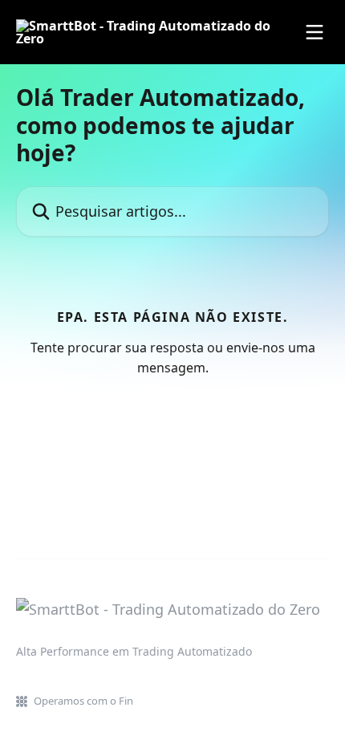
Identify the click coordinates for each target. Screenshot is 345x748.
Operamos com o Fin (83, 700)
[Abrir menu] (314, 32)
